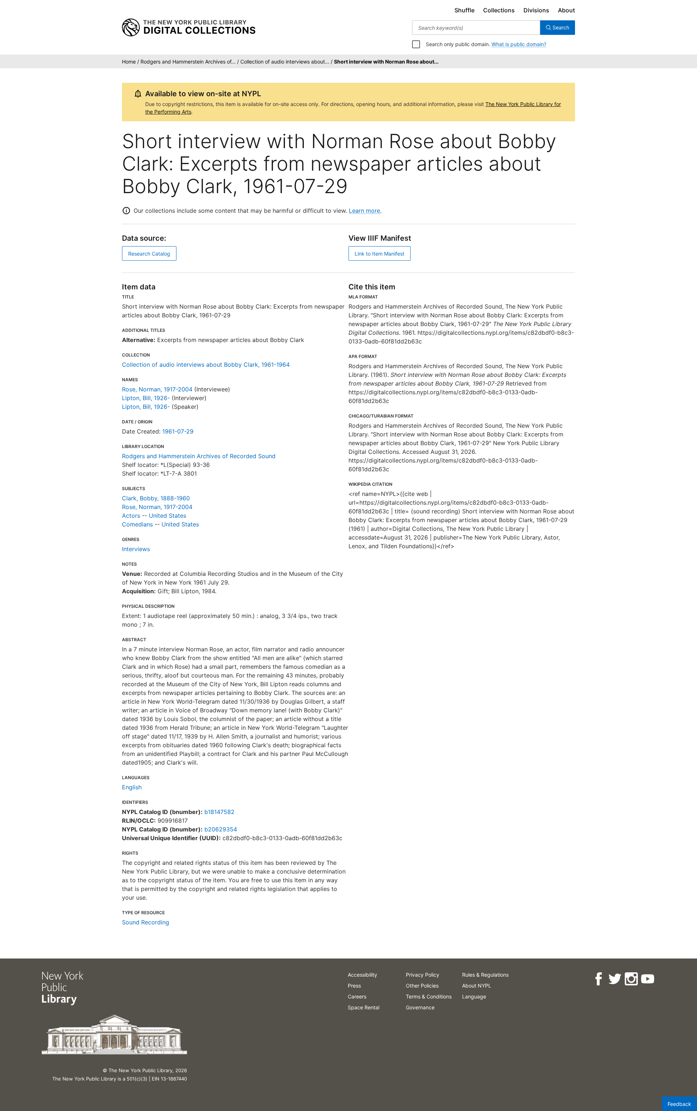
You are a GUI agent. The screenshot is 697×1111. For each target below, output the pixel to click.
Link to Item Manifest (379, 254)
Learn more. (365, 210)
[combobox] (476, 27)
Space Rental (363, 1007)
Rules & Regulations (485, 975)
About (566, 10)
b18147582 (219, 811)
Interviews (136, 549)
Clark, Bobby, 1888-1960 (156, 498)
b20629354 (220, 829)
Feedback (679, 1104)
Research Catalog (149, 254)
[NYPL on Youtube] (647, 979)
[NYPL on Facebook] (598, 979)
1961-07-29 (177, 431)
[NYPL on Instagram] (631, 979)
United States (167, 515)
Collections (499, 10)
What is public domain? (519, 44)
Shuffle (464, 10)
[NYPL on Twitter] (614, 979)
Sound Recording (145, 922)
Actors (131, 515)
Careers (357, 996)
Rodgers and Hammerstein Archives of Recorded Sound (199, 456)
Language (474, 996)
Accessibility (362, 975)
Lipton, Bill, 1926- (146, 398)
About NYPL (476, 985)
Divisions (536, 10)
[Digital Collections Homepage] (188, 28)
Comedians (137, 524)
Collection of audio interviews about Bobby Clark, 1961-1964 (206, 364)
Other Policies (422, 985)
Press (354, 985)
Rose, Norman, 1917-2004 (157, 389)
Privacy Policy (422, 975)
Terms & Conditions (429, 996)
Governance (420, 1007)
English (132, 787)
